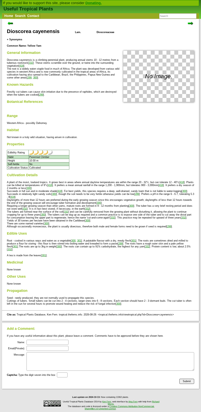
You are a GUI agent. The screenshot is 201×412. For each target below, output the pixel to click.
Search (20, 16)
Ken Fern (106, 401)
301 (79, 240)
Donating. (93, 3)
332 (31, 62)
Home (8, 16)
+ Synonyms (14, 39)
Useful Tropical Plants (28, 8)
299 (29, 77)
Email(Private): (16, 348)
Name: (21, 342)
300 (35, 77)
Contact (33, 16)
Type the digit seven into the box (31, 374)
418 (21, 65)
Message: (19, 354)
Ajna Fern (133, 401)
